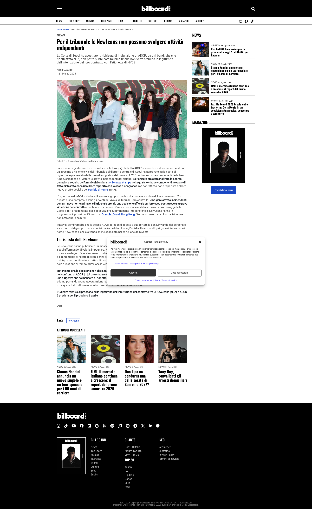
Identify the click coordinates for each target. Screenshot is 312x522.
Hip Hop (215, 45)
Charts (168, 21)
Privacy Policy (166, 454)
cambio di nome (98, 189)
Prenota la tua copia (224, 190)
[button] (200, 242)
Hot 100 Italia (132, 447)
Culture (153, 21)
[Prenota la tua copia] (223, 155)
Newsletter (164, 447)
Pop (127, 471)
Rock (127, 486)
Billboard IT (65, 70)
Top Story (74, 21)
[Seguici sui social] (240, 21)
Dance (128, 479)
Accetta (133, 272)
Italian (128, 467)
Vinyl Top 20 (132, 454)
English (95, 474)
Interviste (106, 21)
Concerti (137, 21)
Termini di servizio (168, 458)
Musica (90, 21)
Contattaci (164, 451)
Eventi (121, 21)
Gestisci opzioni (179, 272)
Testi (93, 470)
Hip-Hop (129, 475)
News (59, 21)
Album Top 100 (133, 451)
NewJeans (73, 320)
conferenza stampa (119, 182)
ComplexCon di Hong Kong (118, 214)
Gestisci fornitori (121, 264)
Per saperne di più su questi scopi (144, 264)
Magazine (184, 21)
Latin (127, 482)
